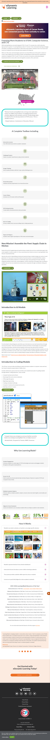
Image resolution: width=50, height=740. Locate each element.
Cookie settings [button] (5, 737)
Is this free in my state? (8, 21)
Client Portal (25, 699)
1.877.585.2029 (25, 722)
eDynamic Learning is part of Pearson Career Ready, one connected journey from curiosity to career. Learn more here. (25, 2)
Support (15, 18)
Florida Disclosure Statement (25, 706)
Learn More (7, 268)
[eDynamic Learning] (22, 7)
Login (5, 18)
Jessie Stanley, (32, 588)
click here (38, 625)
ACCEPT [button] (12, 737)
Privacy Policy (25, 702)
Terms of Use (25, 704)
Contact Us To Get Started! (11, 61)
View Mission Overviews (10, 66)
